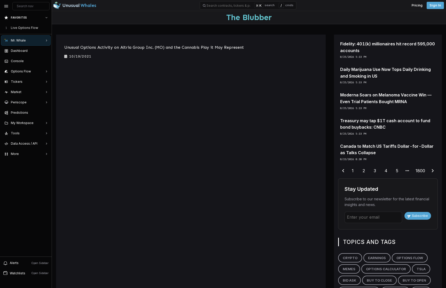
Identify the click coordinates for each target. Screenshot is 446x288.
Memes (349, 269)
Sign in (435, 5)
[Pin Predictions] (45, 113)
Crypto (350, 258)
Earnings (377, 258)
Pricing (417, 5)
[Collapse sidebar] (6, 6)
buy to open (414, 280)
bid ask (349, 280)
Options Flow (409, 258)
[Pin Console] (45, 61)
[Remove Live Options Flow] (47, 28)
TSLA (421, 269)
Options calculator (386, 269)
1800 (420, 170)
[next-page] (433, 171)
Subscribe (420, 216)
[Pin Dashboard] (45, 51)
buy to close (379, 280)
